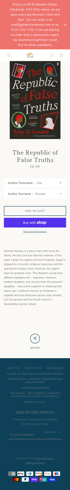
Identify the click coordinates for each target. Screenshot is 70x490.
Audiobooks (54, 368)
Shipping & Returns (35, 387)
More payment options (35, 231)
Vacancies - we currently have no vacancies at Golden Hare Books (35, 395)
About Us (13, 368)
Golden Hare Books (44, 458)
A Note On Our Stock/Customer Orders (35, 373)
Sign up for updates (35, 412)
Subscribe (50, 432)
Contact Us (33, 368)
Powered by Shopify (35, 462)
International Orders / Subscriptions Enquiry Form (35, 380)
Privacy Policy (35, 402)
